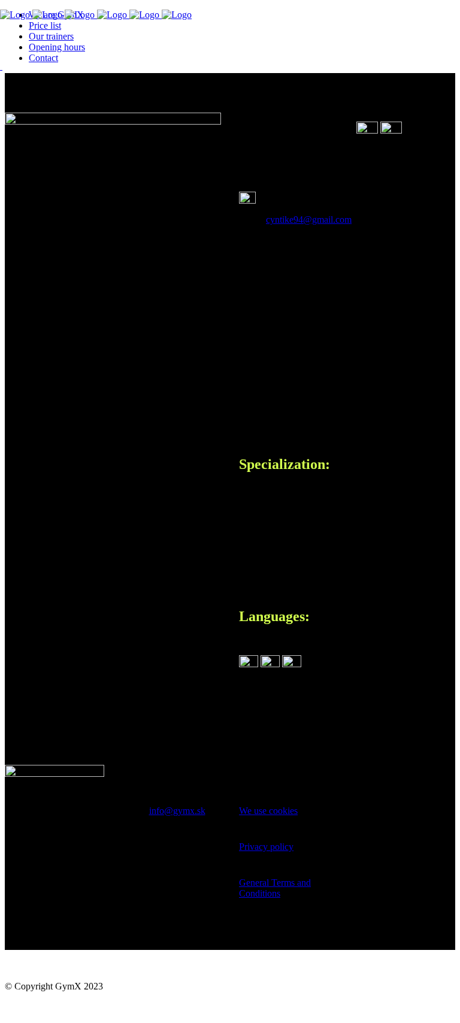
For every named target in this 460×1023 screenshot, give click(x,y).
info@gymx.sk (177, 811)
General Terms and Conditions (275, 887)
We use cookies (268, 811)
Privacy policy (266, 847)
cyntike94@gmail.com (309, 219)
